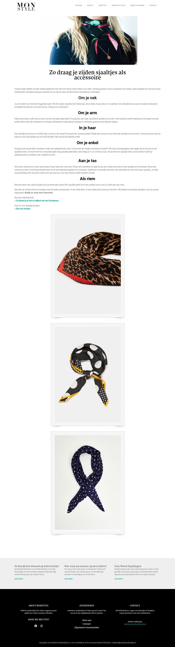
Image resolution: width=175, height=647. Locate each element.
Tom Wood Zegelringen (127, 566)
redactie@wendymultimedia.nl (135, 624)
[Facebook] (35, 625)
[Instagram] (41, 625)
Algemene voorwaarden (86, 627)
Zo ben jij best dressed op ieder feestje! (36, 566)
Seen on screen (137, 5)
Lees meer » (19, 579)
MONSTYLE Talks (118, 5)
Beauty (90, 5)
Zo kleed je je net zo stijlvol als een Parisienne (37, 200)
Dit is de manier (23, 208)
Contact (153, 5)
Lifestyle (103, 5)
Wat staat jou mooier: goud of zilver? (85, 566)
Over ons (86, 620)
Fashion (78, 5)
